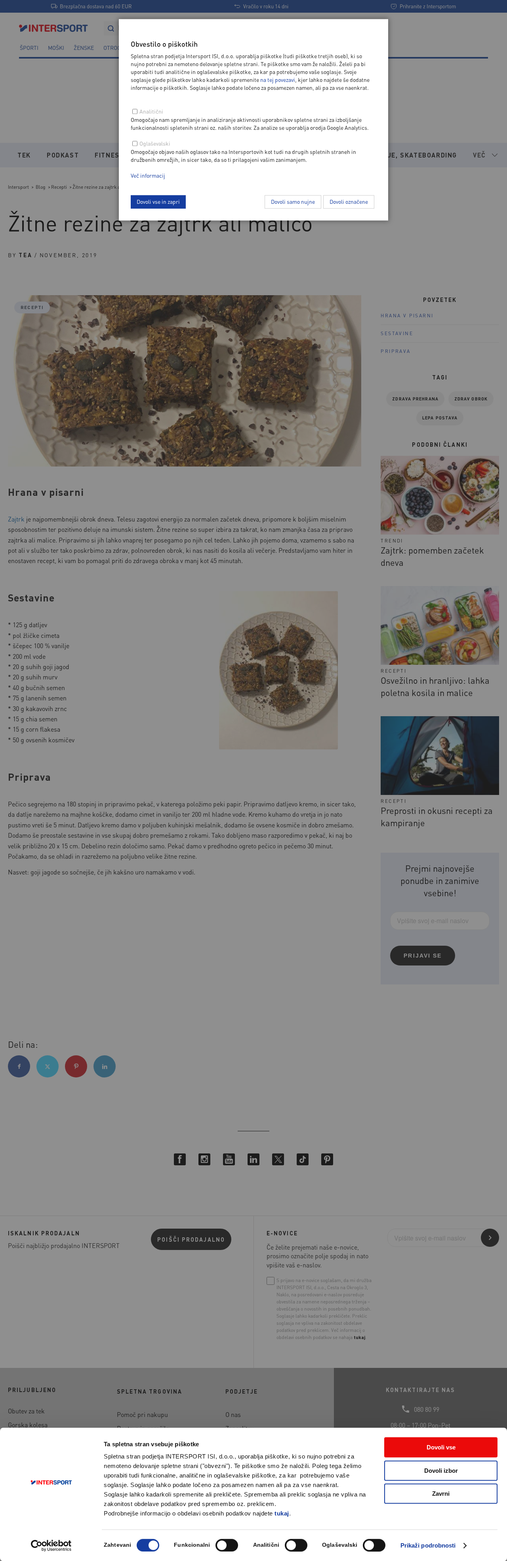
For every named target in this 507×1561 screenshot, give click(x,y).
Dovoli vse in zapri (158, 201)
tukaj (281, 1513)
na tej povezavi (277, 79)
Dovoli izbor (441, 1470)
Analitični (151, 111)
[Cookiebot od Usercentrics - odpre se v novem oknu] (51, 1546)
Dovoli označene (349, 201)
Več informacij (148, 175)
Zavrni (441, 1493)
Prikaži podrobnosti (428, 1545)
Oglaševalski (154, 143)
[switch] (226, 1545)
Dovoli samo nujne (293, 201)
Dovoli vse (441, 1447)
